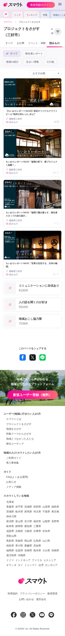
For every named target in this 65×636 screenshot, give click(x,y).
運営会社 (41, 599)
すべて (13, 53)
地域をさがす (13, 428)
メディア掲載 (13, 486)
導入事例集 (12, 462)
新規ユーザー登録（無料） (32, 395)
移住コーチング (15, 443)
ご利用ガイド (13, 457)
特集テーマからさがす (18, 433)
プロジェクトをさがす (18, 424)
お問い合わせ (26, 599)
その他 (50, 61)
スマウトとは (13, 419)
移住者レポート (34, 53)
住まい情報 (32, 61)
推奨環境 (52, 593)
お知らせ (11, 481)
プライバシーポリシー (32, 593)
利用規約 (13, 593)
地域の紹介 (12, 61)
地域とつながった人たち (20, 438)
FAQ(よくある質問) (17, 477)
